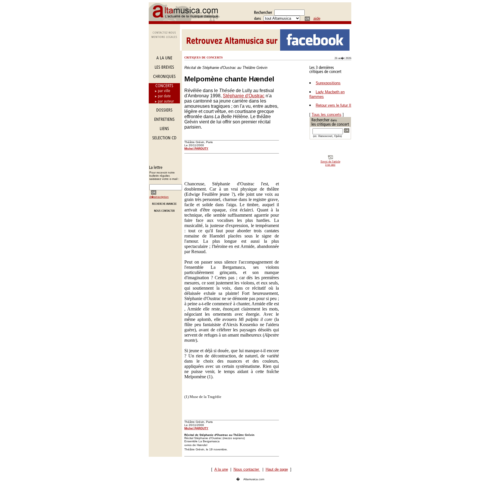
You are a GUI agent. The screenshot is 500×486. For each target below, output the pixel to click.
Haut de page (277, 469)
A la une (221, 469)
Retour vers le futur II (333, 105)
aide (316, 18)
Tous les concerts (326, 114)
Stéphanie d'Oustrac (243, 95)
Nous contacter (247, 469)
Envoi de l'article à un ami (330, 163)
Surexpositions (328, 83)
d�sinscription (159, 196)
